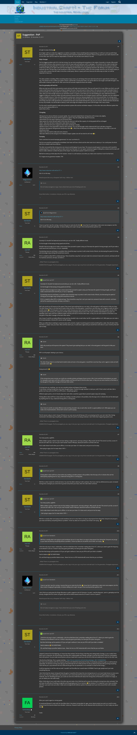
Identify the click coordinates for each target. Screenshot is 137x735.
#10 (118, 531)
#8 (118, 466)
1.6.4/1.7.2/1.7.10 (74, 26)
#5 (118, 275)
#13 (118, 697)
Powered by (68, 732)
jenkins (75, 24)
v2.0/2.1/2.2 (42, 26)
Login (107, 2)
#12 (118, 629)
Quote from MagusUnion (49, 213)
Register (113, 2)
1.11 (92, 26)
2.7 (57, 26)
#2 (118, 167)
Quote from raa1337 (48, 280)
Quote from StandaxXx (49, 535)
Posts (21, 64)
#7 (118, 434)
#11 (118, 575)
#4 (118, 237)
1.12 (96, 26)
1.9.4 (85, 26)
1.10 (89, 26)
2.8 (59, 26)
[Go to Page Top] (134, 732)
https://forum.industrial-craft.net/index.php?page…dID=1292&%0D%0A (86, 660)
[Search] (119, 2)
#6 (118, 337)
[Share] (119, 41)
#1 (118, 46)
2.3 (48, 26)
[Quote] (117, 160)
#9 (118, 494)
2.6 (54, 26)
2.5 (51, 26)
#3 (118, 208)
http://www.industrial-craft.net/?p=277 (49, 170)
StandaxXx (27, 37)
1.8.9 (81, 26)
